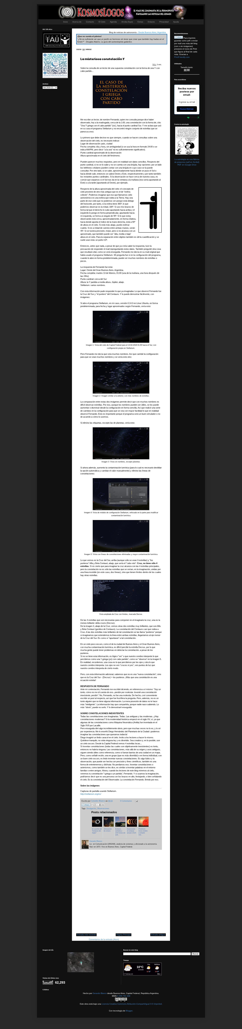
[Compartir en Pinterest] (103, 805)
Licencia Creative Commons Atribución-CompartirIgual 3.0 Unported (132, 1004)
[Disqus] (121, 893)
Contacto (90, 22)
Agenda (113, 22)
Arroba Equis (127, 22)
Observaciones (103, 809)
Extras (140, 22)
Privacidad (164, 22)
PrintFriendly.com (182, 57)
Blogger (129, 1011)
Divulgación (91, 809)
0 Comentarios (126, 801)
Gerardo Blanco (100, 993)
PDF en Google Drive (186, 165)
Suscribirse (187, 109)
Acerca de (76, 22)
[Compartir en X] (97, 805)
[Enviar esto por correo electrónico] (92, 805)
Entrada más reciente (86, 935)
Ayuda (176, 22)
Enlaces (151, 22)
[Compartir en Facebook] (100, 805)
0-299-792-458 (123, 996)
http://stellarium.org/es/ (90, 794)
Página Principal (123, 935)
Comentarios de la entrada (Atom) (104, 939)
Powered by (180, 117)
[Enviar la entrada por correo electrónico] (136, 801)
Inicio (65, 22)
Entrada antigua (158, 935)
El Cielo (102, 22)
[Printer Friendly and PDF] (86, 805)
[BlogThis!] (95, 805)
